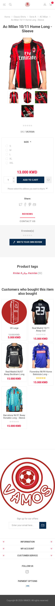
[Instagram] (27, 571)
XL (11, 158)
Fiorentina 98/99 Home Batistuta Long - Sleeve (41, 374)
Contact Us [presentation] (27, 221)
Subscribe (42, 525)
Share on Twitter (20, 204)
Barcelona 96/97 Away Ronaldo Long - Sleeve (14, 416)
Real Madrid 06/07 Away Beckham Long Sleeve (14, 374)
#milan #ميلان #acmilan (25, 273)
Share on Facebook (25, 204)
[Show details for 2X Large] (14, 312)
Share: (27, 198)
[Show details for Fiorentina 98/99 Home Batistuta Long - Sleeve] (40, 355)
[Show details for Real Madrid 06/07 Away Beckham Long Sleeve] (14, 355)
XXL (11, 163)
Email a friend (34, 204)
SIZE (26, 142)
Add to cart (30, 180)
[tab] (27, 214)
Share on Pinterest (29, 204)
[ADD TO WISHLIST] (48, 180)
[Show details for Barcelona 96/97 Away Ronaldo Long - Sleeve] (14, 399)
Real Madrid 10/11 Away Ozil (40, 329)
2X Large (14, 328)
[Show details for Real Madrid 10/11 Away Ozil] (40, 312)
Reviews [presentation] (27, 214)
